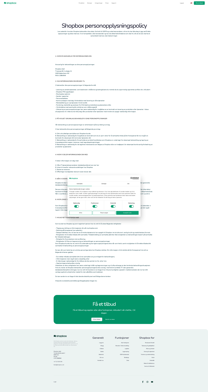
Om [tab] (128, 184)
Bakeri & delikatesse (149, 363)
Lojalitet (127, 348)
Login (55, 382)
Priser (107, 3)
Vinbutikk (152, 360)
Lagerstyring (126, 351)
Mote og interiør (150, 348)
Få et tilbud (96, 319)
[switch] (95, 206)
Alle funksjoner (125, 342)
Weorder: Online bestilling (122, 345)
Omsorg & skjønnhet (149, 351)
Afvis (80, 213)
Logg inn (101, 342)
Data (128, 360)
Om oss (102, 357)
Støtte (102, 351)
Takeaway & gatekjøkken (148, 345)
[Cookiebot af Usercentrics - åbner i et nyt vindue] (132, 178)
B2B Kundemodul (124, 354)
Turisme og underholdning (147, 354)
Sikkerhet (101, 354)
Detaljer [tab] (104, 184)
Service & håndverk (149, 366)
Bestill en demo (110, 319)
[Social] (142, 382)
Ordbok (102, 348)
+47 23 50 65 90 (58, 361)
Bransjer (89, 3)
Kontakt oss (101, 360)
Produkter (81, 3)
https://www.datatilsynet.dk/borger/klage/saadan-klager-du (76, 281)
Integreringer (98, 3)
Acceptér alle (127, 213)
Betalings (126, 357)
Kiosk (153, 357)
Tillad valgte (104, 213)
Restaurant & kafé (149, 342)
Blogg (102, 345)
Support (114, 3)
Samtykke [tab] (80, 184)
